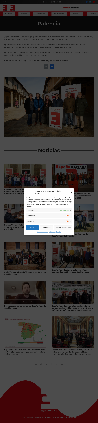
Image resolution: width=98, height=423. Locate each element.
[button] (71, 192)
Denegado (46, 227)
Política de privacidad (55, 232)
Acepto (32, 227)
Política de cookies (42, 232)
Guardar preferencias (63, 227)
